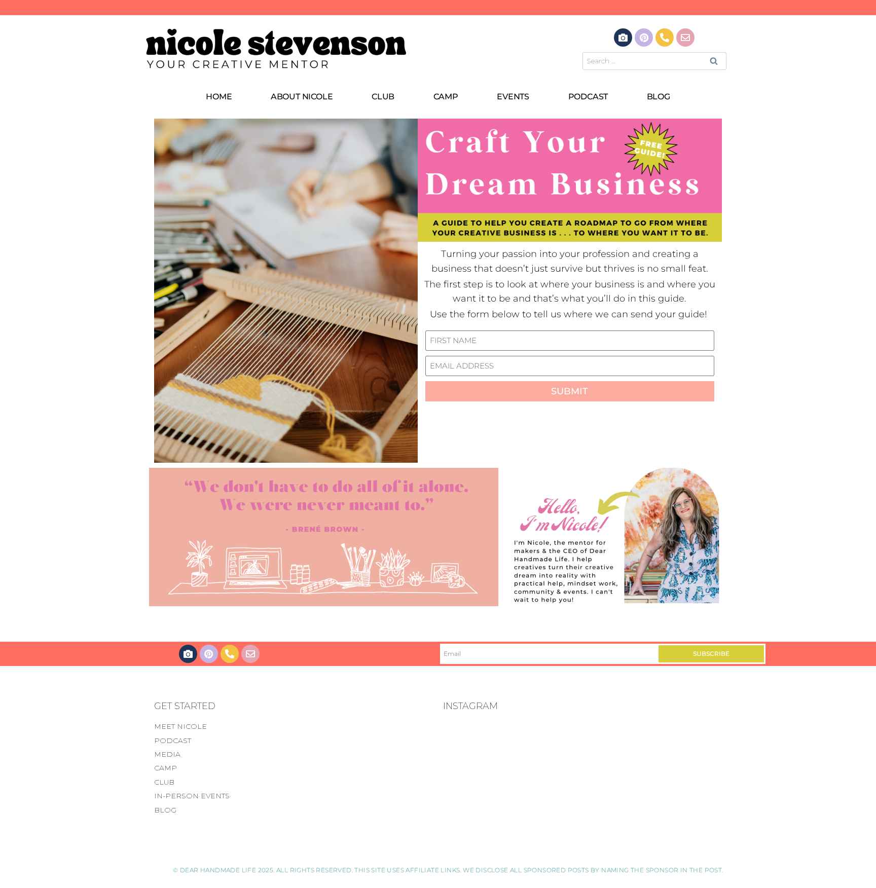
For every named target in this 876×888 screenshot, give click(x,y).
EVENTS (513, 96)
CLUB (383, 96)
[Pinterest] (644, 37)
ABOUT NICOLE (302, 96)
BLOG (658, 96)
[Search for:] (654, 60)
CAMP (445, 96)
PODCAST (588, 96)
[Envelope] (685, 37)
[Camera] (623, 37)
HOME (219, 96)
